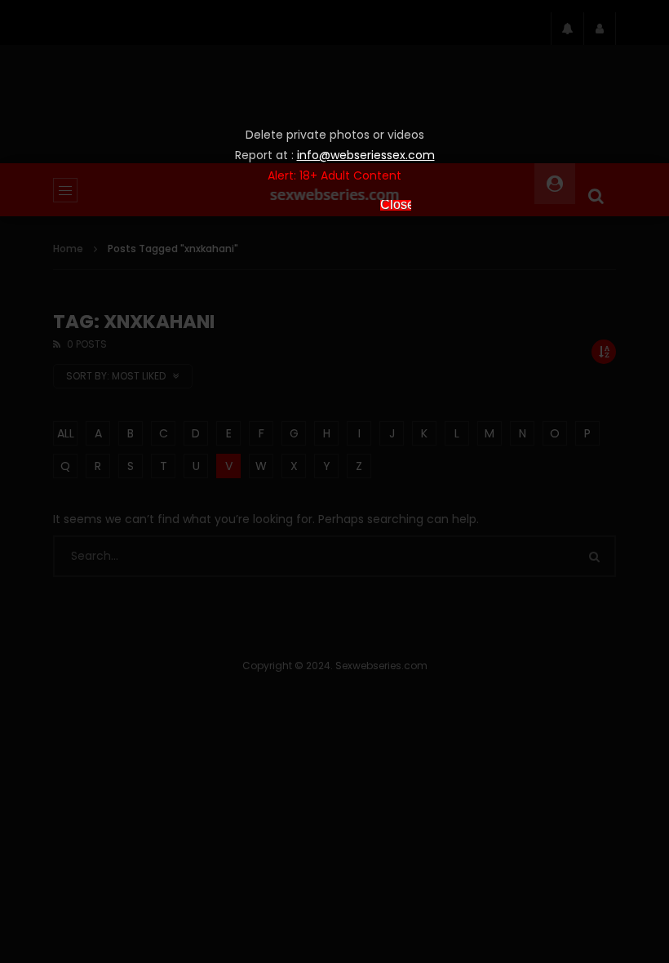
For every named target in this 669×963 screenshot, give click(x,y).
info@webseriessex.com (366, 155)
